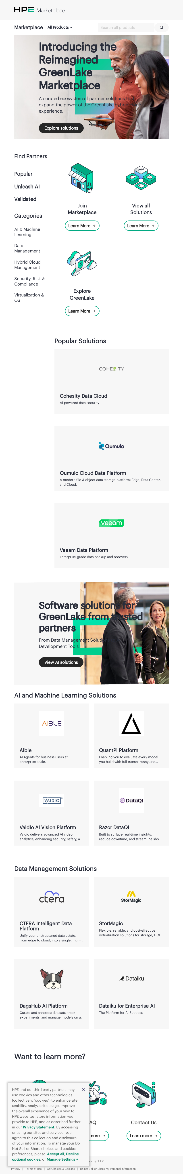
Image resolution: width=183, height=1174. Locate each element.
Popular (23, 173)
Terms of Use (33, 1168)
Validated (25, 199)
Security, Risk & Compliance (29, 281)
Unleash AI (27, 186)
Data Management (27, 248)
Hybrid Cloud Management (27, 264)
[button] (83, 1089)
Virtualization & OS (29, 297)
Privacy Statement (38, 1127)
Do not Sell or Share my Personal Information (108, 1168)
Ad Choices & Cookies (61, 1168)
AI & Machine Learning (27, 232)
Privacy (15, 1168)
